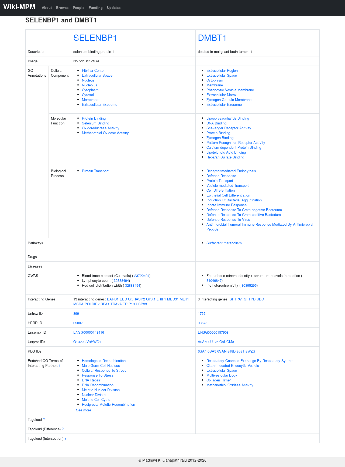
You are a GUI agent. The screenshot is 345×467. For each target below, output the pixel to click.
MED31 (173, 299)
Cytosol (88, 94)
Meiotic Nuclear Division (101, 389)
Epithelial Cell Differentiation (228, 195)
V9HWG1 (94, 341)
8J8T (240, 351)
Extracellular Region (222, 70)
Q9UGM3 (226, 341)
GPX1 (151, 299)
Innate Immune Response (226, 204)
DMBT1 (212, 37)
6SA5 (212, 351)
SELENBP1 (95, 37)
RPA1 (105, 303)
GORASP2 (136, 299)
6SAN (221, 351)
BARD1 (113, 299)
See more (83, 409)
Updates (113, 7)
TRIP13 (129, 303)
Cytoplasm (90, 89)
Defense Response (221, 175)
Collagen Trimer (218, 380)
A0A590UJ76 (208, 341)
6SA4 (202, 351)
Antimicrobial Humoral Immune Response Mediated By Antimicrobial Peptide (259, 227)
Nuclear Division (94, 394)
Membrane (90, 99)
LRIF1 (161, 299)
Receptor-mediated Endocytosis (231, 170)
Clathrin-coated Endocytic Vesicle (232, 365)
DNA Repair (91, 380)
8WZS (250, 351)
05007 (78, 322)
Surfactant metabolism (224, 242)
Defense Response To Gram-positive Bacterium (243, 214)
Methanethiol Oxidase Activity (105, 132)
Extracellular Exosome (99, 104)
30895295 (249, 285)
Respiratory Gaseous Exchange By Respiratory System (250, 360)
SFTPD (250, 299)
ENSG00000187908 (213, 332)
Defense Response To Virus (228, 219)
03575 (202, 322)
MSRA (78, 303)
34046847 (214, 280)
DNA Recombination (97, 384)
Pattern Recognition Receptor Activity (235, 142)
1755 (201, 313)
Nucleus (88, 80)
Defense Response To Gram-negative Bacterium (244, 209)
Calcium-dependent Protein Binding (233, 147)
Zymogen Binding (219, 137)
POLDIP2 (92, 303)
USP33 (141, 303)
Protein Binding (94, 118)
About (47, 7)
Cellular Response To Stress (104, 370)
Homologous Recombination (104, 360)
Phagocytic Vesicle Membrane (230, 89)
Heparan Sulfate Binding (225, 157)
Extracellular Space (97, 75)
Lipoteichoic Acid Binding (226, 152)
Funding (96, 7)
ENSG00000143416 (88, 332)
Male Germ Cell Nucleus (101, 365)
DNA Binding (216, 123)
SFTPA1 (236, 299)
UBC (260, 299)
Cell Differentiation (220, 190)
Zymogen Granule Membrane (228, 99)
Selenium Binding (95, 123)
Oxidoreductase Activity (100, 127)
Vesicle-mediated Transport (227, 185)
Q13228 (79, 341)
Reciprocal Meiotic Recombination (108, 404)
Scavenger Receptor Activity (228, 127)
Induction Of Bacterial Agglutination (234, 199)
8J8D (231, 351)
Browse (62, 7)
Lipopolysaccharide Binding (227, 118)
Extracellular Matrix (221, 94)
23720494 (141, 275)
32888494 (121, 280)
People (78, 7)
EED (123, 299)
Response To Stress (98, 375)
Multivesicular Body (221, 375)
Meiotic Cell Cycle (96, 399)
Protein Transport (95, 170)
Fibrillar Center (93, 70)
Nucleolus (89, 84)
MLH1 (184, 299)
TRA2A (116, 303)
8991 (77, 313)
